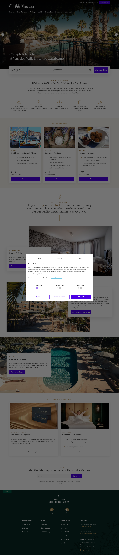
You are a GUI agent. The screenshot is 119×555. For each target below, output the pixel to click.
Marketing (80, 285)
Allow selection (59, 297)
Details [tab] (59, 259)
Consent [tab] (38, 259)
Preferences (59, 285)
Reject (38, 297)
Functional (38, 285)
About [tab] (80, 259)
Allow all (81, 297)
